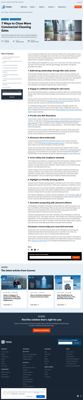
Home (2, 12)
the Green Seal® (74, 195)
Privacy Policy (36, 392)
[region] (23, 393)
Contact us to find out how (39, 241)
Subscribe (12, 97)
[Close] (44, 389)
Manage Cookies (30, 396)
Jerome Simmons (6, 87)
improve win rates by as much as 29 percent (60, 101)
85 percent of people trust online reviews (52, 143)
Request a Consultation (41, 330)
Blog (7, 12)
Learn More (20, 2)
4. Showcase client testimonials (9, 68)
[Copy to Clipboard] (38, 250)
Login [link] (78, 2)
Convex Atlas (65, 210)
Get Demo (78, 6)
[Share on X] (32, 250)
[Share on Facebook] (28, 250)
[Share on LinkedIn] (35, 250)
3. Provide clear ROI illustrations (10, 65)
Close (40, 396)
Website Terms (14, 393)
